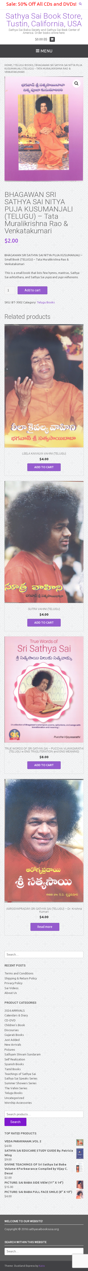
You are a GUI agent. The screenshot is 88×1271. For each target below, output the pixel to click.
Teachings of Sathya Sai (20, 1073)
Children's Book (15, 1025)
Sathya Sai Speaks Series (21, 1078)
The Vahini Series (16, 1088)
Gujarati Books (14, 1034)
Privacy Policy (13, 983)
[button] (76, 83)
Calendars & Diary (16, 1015)
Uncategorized (14, 1097)
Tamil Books (13, 1069)
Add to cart (32, 290)
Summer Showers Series (21, 1083)
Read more (44, 927)
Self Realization (15, 1059)
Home (8, 65)
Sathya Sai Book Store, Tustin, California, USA (44, 19)
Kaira (42, 1265)
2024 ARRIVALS (15, 1010)
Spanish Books (14, 1064)
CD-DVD (10, 1020)
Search (15, 1122)
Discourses (12, 1030)
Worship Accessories (18, 1102)
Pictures (10, 1049)
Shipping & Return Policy (21, 978)
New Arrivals (13, 1044)
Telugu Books (23, 65)
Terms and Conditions (19, 973)
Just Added (12, 1039)
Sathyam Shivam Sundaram (23, 1054)
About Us (11, 992)
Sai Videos (12, 988)
